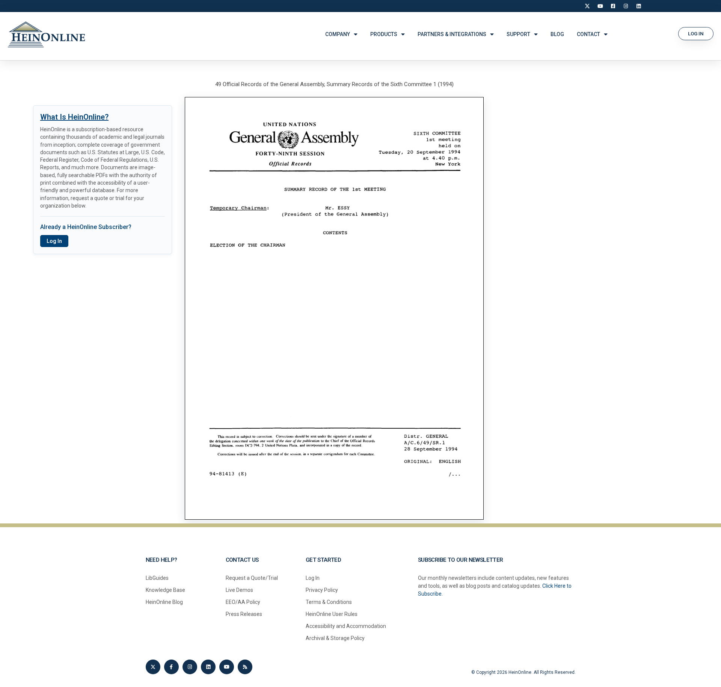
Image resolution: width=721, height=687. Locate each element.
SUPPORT (518, 34)
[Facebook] (613, 6)
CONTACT (588, 34)
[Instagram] (625, 6)
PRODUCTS (383, 34)
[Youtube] (226, 667)
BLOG (557, 34)
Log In (54, 241)
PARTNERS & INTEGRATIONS (452, 34)
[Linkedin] (208, 667)
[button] (695, 33)
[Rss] (245, 667)
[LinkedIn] (638, 6)
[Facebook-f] (171, 667)
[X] (587, 6)
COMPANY (337, 34)
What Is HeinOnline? (74, 116)
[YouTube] (600, 6)
